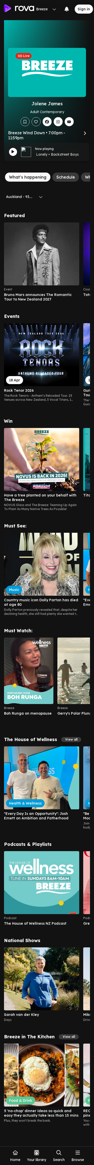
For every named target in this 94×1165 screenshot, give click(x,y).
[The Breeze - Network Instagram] (58, 121)
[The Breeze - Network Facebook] (47, 121)
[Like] (36, 121)
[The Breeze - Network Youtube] (69, 121)
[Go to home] (19, 9)
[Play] (13, 152)
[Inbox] (67, 9)
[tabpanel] (47, 670)
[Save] (25, 121)
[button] (71, 739)
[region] (47, 262)
